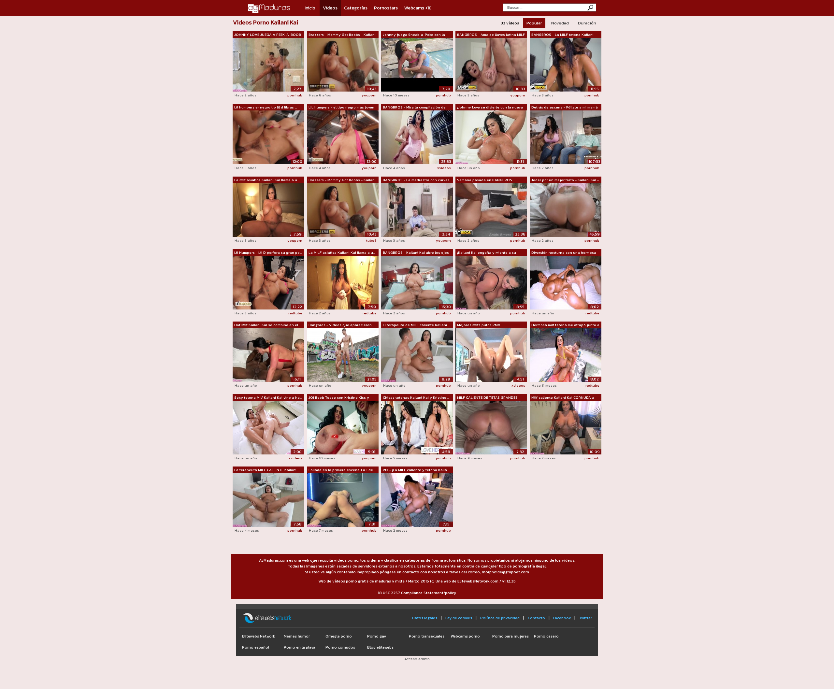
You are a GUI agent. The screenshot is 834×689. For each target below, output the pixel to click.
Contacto (536, 618)
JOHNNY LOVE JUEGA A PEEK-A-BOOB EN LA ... (267, 35)
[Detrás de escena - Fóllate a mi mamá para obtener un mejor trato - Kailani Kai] (565, 137)
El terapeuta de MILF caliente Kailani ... (416, 324)
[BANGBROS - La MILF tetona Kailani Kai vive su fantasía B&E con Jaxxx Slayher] (565, 64)
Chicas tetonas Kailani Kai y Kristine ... (416, 397)
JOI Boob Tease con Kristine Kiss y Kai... (339, 398)
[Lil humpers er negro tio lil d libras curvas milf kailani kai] (268, 137)
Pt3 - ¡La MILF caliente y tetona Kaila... (416, 469)
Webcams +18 (418, 8)
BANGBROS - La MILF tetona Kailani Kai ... (562, 35)
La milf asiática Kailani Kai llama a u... (266, 179)
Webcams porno (465, 636)
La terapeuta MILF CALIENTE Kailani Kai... (265, 470)
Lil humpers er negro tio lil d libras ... (265, 107)
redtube (295, 313)
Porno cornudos (340, 647)
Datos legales (424, 618)
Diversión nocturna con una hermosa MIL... (563, 253)
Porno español (255, 647)
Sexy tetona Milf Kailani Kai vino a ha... (268, 397)
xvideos (444, 167)
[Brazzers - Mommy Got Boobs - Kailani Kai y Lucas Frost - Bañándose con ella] (343, 64)
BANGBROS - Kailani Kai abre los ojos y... (416, 253)
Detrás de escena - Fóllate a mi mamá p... (564, 107)
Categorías (355, 8)
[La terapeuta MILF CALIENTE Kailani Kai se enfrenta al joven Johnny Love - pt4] (268, 499)
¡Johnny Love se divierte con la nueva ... (490, 107)
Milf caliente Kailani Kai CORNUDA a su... (562, 398)
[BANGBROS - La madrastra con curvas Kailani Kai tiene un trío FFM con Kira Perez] (417, 209)
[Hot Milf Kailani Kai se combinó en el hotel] (268, 354)
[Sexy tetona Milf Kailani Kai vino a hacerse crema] (268, 427)
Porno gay (376, 636)
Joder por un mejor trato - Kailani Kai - (565, 179)
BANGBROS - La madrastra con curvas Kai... (416, 180)
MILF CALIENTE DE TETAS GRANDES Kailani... (487, 398)
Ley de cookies (458, 618)
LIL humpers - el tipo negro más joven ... (341, 107)
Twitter (585, 618)
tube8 (371, 240)
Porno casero (546, 636)
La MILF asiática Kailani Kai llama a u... (342, 252)
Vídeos (330, 8)
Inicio (310, 8)
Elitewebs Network (258, 636)
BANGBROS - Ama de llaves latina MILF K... (491, 35)
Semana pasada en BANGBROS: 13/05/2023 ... (485, 180)
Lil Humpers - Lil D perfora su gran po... (268, 252)
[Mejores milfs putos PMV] (491, 354)
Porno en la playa (299, 647)
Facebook (562, 618)
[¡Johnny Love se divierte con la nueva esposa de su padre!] (491, 137)
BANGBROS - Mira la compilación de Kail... (414, 107)
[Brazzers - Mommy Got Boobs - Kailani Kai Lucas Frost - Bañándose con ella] (343, 209)
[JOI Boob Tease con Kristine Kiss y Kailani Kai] (343, 427)
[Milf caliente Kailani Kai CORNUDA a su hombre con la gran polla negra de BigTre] (565, 427)
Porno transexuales (426, 636)
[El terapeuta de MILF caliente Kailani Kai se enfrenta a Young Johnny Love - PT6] (417, 354)
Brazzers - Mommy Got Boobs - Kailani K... (342, 35)
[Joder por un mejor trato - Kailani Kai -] (565, 209)
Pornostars (386, 8)
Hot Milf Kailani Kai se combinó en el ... (267, 324)
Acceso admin (417, 659)
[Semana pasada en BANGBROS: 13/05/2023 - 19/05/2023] (491, 209)
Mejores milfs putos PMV (478, 324)
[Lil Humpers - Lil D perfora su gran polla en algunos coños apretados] (268, 282)
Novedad (560, 23)
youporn (369, 95)
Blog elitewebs (380, 647)
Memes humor (297, 636)
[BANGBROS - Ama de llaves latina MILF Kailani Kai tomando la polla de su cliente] (491, 64)
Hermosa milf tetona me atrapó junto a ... (565, 325)
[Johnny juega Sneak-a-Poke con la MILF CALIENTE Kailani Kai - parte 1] (417, 64)
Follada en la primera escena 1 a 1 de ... (342, 469)
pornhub (294, 95)
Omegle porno (338, 636)
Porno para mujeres (510, 636)
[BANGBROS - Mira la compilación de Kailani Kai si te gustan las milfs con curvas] (417, 137)
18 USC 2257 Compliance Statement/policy (417, 593)
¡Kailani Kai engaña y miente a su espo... (486, 253)
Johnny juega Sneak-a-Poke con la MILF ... (414, 35)
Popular (534, 23)
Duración (587, 23)
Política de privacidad (500, 618)
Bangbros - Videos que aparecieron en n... (340, 325)
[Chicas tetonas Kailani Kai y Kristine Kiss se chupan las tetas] (417, 427)
